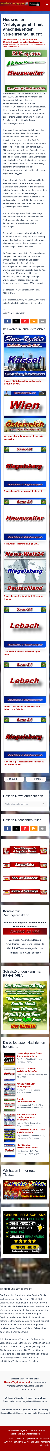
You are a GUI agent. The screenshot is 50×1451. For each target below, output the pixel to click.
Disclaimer (33, 1438)
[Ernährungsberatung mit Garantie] (25, 1232)
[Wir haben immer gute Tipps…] (25, 1189)
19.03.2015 (7, 42)
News (41, 42)
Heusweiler (23, 42)
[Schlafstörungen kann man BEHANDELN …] (25, 1005)
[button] (7, 321)
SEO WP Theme (11, 1442)
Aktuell (15, 42)
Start (11, 1438)
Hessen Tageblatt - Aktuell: (17, 1382)
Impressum (45, 1438)
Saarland (12, 44)
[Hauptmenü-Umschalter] (47, 4)
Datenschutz (21, 1438)
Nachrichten (33, 42)
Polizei (5, 44)
